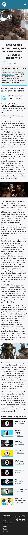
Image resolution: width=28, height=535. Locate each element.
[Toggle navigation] (25, 4)
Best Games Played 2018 (13, 73)
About (5, 528)
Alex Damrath (20, 444)
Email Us (5, 531)
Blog (4, 520)
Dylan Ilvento (6, 62)
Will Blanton (20, 435)
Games (5, 518)
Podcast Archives (7, 522)
